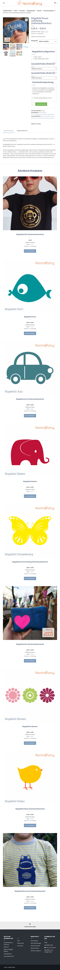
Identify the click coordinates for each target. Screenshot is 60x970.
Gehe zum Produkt (30, 251)
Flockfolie (40, 118)
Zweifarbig (51, 114)
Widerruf (6, 947)
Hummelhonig (7, 10)
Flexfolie (34, 118)
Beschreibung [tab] (8, 130)
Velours (51, 118)
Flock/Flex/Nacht (49, 10)
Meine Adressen (35, 948)
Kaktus (46, 118)
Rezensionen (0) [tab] (22, 130)
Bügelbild (44, 116)
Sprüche (44, 114)
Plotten (22, 10)
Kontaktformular (48, 945)
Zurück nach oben (30, 926)
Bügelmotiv (50, 116)
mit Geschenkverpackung (43, 98)
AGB (18, 940)
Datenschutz (20, 943)
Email (45, 942)
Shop (15, 10)
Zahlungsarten (7, 954)
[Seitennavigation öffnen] (6, 3)
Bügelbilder (31, 10)
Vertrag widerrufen (9, 956)
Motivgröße (34, 40)
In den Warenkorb (41, 104)
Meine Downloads (35, 945)
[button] (26, 20)
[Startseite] (30, 3)
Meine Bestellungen (36, 943)
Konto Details (34, 940)
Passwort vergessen (36, 950)
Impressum (20, 945)
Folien (39, 10)
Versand (46, 31)
